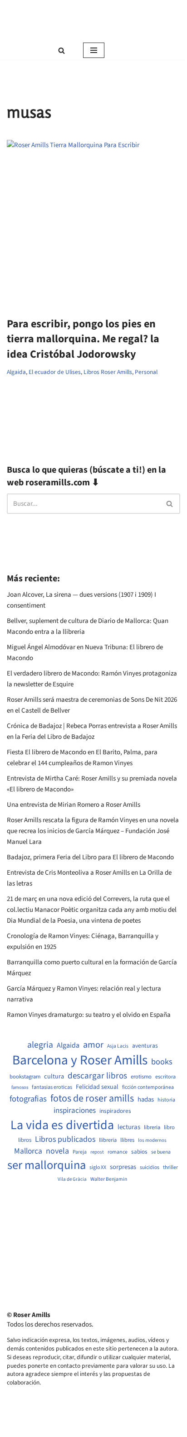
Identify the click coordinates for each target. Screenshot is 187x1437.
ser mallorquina (46, 1165)
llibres (127, 1140)
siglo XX (97, 1167)
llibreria (108, 1140)
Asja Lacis (117, 1046)
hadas (146, 1099)
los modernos (152, 1140)
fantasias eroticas (52, 1087)
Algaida (16, 372)
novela (57, 1151)
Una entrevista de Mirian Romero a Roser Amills (73, 805)
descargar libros (97, 1076)
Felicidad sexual (97, 1087)
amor (93, 1045)
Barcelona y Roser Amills (80, 1060)
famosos (19, 1087)
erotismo (141, 1077)
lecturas (129, 1127)
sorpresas (123, 1167)
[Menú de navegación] (93, 50)
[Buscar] (61, 50)
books (161, 1062)
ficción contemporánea (148, 1087)
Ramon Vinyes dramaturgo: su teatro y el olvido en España (89, 1015)
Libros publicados (65, 1139)
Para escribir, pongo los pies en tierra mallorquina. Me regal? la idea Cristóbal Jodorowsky (83, 339)
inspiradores (115, 1111)
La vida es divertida (62, 1125)
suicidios (149, 1167)
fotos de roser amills (92, 1099)
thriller (170, 1167)
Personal (146, 372)
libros (24, 1140)
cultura (54, 1076)
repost (97, 1152)
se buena (161, 1152)
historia (166, 1100)
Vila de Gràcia (72, 1179)
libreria (152, 1127)
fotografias (28, 1099)
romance (118, 1152)
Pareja (80, 1152)
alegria (40, 1045)
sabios (139, 1152)
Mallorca (28, 1151)
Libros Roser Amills (108, 372)
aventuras (145, 1046)
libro (169, 1127)
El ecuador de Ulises (55, 372)
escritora (165, 1077)
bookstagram (25, 1077)
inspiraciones (75, 1111)
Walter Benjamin (108, 1179)
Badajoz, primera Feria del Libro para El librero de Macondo (90, 857)
